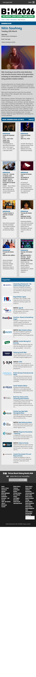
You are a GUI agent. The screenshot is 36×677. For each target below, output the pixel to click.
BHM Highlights (5, 493)
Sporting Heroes (17, 503)
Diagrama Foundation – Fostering (22, 433)
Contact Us (28, 515)
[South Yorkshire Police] (7, 387)
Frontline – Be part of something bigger (23, 318)
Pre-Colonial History (16, 495)
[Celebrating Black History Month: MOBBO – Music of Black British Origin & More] (9, 165)
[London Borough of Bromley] (7, 342)
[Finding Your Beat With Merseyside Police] (7, 412)
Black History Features (16, 487)
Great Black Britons (16, 490)
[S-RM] (7, 362)
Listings (8, 19)
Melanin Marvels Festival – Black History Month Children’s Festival (27, 257)
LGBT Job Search (5, 501)
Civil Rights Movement (16, 499)
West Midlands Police (25, 422)
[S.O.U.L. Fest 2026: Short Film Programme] (9, 127)
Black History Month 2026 (28, 487)
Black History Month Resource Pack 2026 (29, 503)
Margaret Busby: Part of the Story (26, 217)
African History (17, 493)
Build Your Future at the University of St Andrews (21, 397)
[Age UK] (7, 310)
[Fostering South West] (7, 354)
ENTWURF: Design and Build (24, 523)
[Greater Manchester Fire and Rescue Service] (7, 454)
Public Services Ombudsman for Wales (23, 374)
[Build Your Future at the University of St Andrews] (7, 398)
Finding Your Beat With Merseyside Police (20, 412)
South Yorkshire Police (20, 386)
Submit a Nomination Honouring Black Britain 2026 (29, 492)
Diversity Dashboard (4, 495)
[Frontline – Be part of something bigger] (7, 317)
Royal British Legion (19, 297)
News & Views (5, 488)
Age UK (21, 308)
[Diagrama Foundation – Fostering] (7, 433)
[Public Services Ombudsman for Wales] (7, 373)
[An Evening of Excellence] (27, 165)
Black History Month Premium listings (29, 498)
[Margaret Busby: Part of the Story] (27, 204)
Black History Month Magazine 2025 (29, 508)
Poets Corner (16, 501)
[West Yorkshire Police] (7, 332)
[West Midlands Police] (7, 424)
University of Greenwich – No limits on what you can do (22, 285)
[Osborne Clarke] (7, 444)
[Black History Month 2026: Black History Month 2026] (18, 13)
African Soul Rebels (9, 255)
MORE (30, 119)
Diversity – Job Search (5, 499)
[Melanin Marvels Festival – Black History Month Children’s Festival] (27, 243)
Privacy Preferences (30, 517)
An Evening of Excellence (25, 178)
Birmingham (14, 19)
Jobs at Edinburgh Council (4, 504)
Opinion (3, 491)
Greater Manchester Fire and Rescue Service (22, 455)
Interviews (4, 490)
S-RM (20, 362)
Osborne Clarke (23, 443)
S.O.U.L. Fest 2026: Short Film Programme (8, 140)
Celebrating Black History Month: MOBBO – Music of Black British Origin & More (9, 181)
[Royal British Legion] (7, 299)
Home (2, 19)
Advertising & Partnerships (28, 512)
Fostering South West (19, 352)
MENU (30, 2)
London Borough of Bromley (21, 342)
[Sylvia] (9, 204)
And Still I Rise (25, 139)
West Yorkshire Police (25, 330)
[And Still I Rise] (27, 127)
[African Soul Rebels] (9, 243)
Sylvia (5, 218)
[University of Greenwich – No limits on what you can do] (7, 285)
